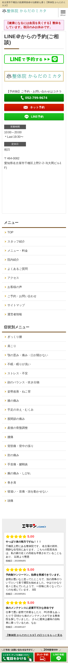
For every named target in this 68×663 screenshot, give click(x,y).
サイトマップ (16, 305)
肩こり (11, 346)
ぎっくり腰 (14, 336)
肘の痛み (13, 455)
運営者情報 (14, 314)
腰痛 (10, 437)
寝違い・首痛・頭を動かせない (27, 491)
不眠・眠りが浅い (19, 364)
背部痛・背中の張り (20, 446)
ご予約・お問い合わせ (21, 296)
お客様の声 (14, 287)
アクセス (13, 277)
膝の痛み (13, 400)
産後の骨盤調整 (17, 427)
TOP (10, 232)
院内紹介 (13, 259)
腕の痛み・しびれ (19, 473)
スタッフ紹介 (16, 241)
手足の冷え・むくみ (20, 409)
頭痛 (10, 500)
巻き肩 (11, 482)
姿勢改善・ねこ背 (19, 391)
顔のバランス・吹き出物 (23, 382)
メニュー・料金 (17, 250)
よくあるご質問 (17, 268)
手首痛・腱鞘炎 (17, 464)
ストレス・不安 (17, 373)
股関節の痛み (16, 418)
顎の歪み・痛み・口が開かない (27, 355)
